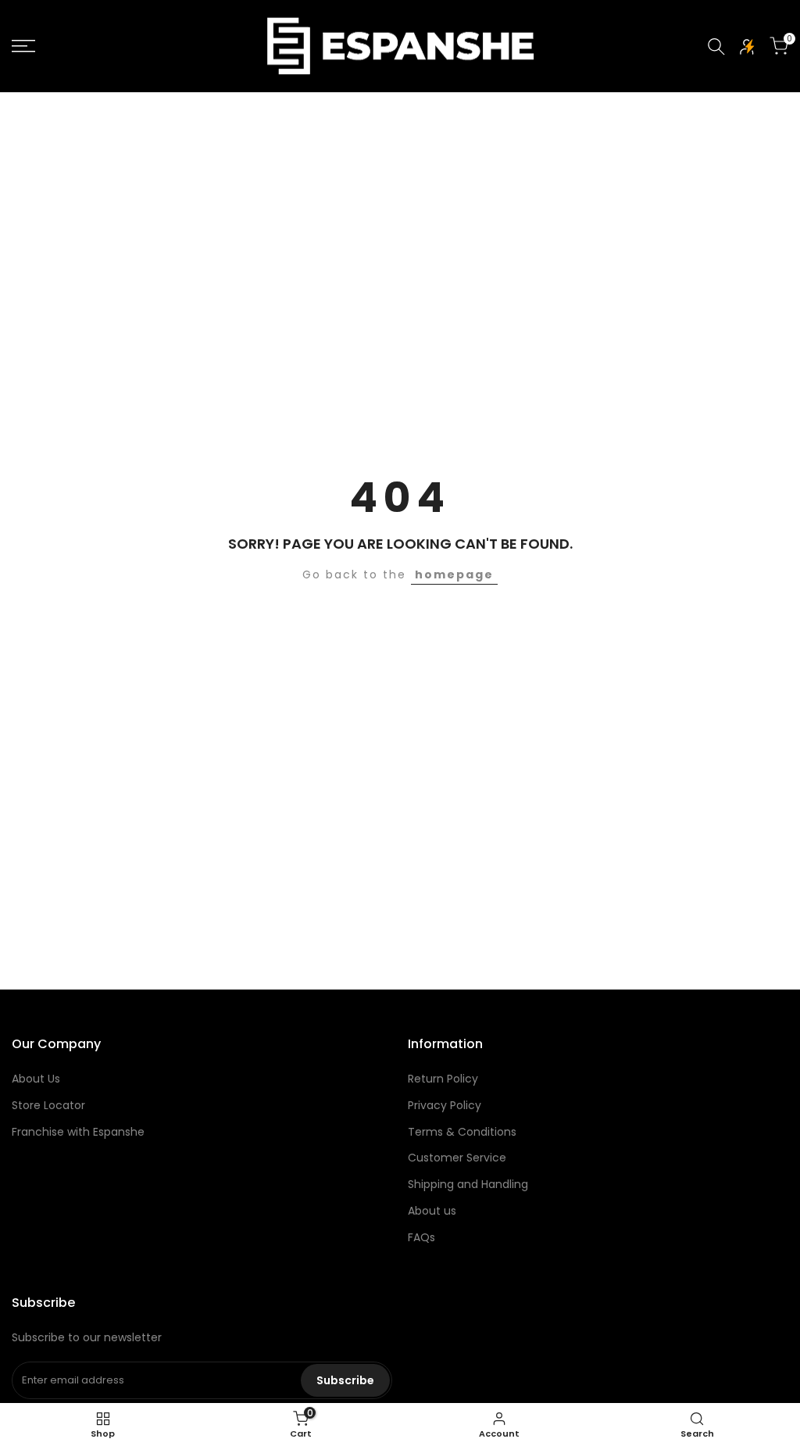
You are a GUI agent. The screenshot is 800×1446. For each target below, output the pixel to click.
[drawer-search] (716, 46)
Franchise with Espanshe (78, 1132)
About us (432, 1211)
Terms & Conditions (462, 1132)
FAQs (421, 1237)
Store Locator (48, 1105)
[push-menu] (23, 46)
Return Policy (443, 1078)
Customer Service (457, 1157)
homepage (454, 574)
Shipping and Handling (468, 1184)
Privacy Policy (444, 1105)
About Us (36, 1078)
